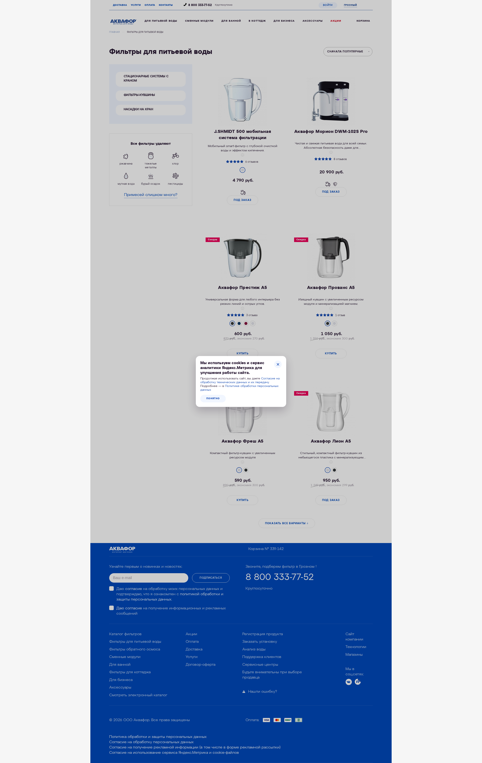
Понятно (213, 399)
